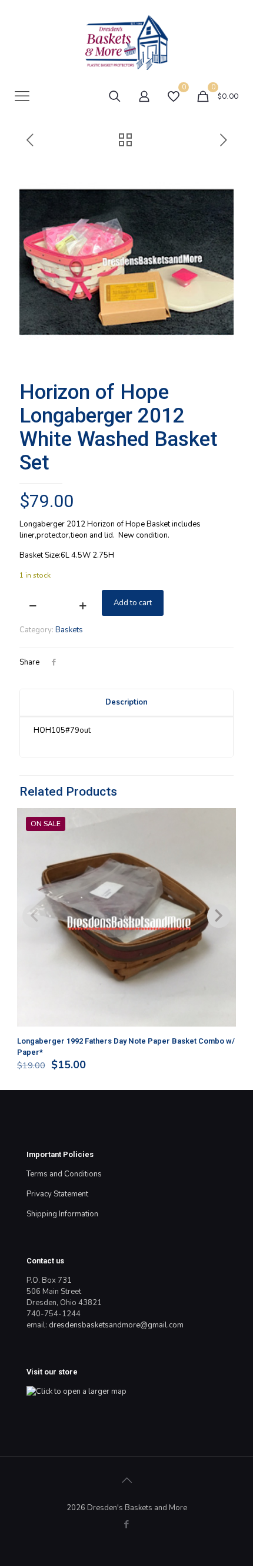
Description (126, 702)
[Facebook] (127, 1524)
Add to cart (133, 603)
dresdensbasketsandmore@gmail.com (116, 1325)
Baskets (69, 630)
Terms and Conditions (64, 1174)
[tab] (126, 702)
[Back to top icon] (126, 1480)
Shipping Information (62, 1214)
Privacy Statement (57, 1194)
